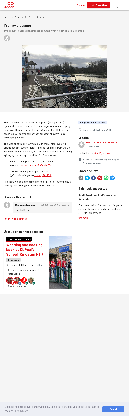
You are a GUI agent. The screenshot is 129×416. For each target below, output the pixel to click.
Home (6, 17)
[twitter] (87, 178)
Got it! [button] (113, 409)
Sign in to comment (17, 218)
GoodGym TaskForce (105, 153)
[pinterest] (99, 178)
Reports (19, 17)
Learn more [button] (21, 411)
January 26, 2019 (42, 175)
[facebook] (93, 178)
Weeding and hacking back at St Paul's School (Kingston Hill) (24, 249)
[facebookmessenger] (112, 178)
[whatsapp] (106, 178)
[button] (118, 5)
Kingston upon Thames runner (101, 142)
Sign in (81, 4)
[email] (80, 178)
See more (83, 217)
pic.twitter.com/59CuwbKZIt (35, 165)
